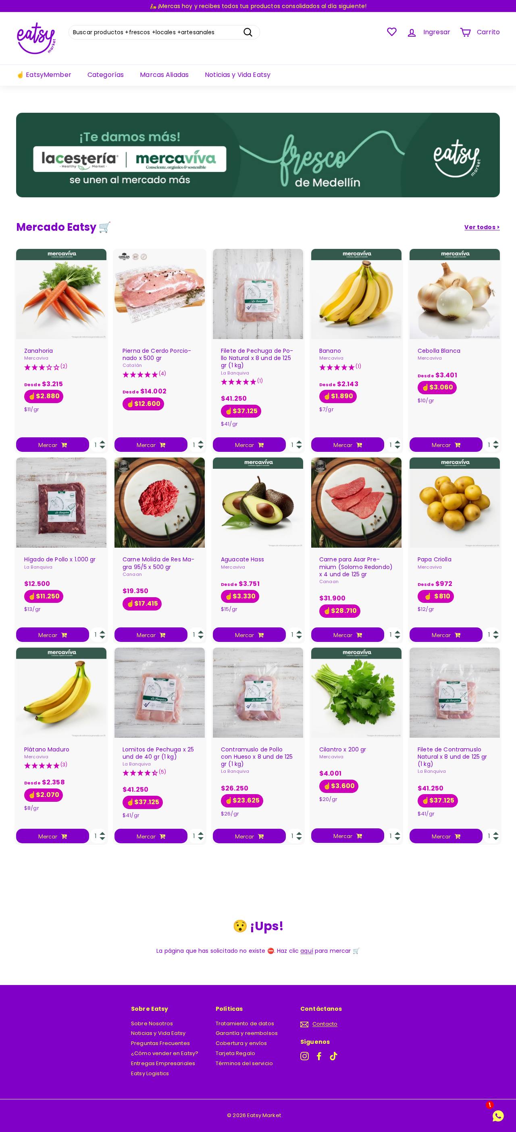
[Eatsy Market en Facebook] (319, 1056)
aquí (306, 951)
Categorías (105, 74)
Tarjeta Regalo (235, 1053)
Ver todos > (482, 227)
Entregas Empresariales (163, 1063)
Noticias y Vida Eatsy (237, 74)
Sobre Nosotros (152, 1023)
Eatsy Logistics (150, 1073)
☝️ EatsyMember (43, 74)
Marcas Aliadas (164, 74)
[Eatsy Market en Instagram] (304, 1056)
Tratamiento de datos (245, 1023)
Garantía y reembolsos (247, 1033)
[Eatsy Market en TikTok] (333, 1056)
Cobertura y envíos (241, 1043)
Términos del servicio (244, 1063)
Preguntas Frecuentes (160, 1043)
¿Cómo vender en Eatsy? (164, 1053)
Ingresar (436, 32)
